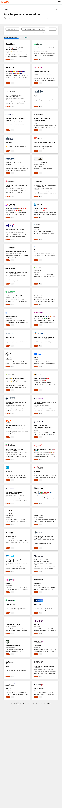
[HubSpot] (5, 2)
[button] (56, 9)
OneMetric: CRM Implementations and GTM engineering (45, 185)
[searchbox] (26, 18)
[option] (12, 29)
